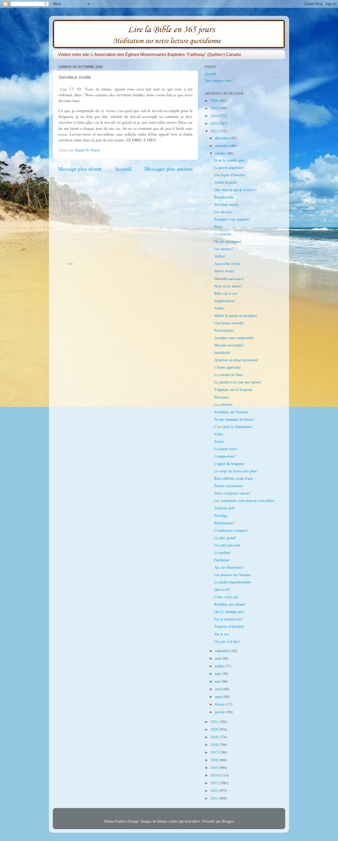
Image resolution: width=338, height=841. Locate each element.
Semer (219, 441)
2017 (214, 752)
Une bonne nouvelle (229, 322)
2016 (214, 759)
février (220, 704)
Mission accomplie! (229, 345)
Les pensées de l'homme (232, 574)
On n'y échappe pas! (229, 611)
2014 (214, 775)
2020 (214, 729)
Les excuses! (223, 248)
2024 (214, 115)
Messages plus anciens (168, 168)
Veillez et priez (225, 182)
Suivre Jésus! (224, 270)
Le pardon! (222, 552)
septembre (223, 650)
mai (218, 681)
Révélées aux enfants (230, 604)
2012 (214, 790)
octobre (221, 153)
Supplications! (225, 300)
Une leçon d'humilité (229, 174)
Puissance (221, 397)
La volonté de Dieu (228, 374)
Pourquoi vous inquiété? (232, 219)
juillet (220, 665)
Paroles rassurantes (228, 485)
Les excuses (223, 211)
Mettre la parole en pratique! (235, 315)
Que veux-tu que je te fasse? (235, 189)
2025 (214, 108)
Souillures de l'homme (231, 411)
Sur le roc (221, 633)
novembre (222, 145)
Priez (218, 226)
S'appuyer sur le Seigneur (233, 389)
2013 (214, 782)
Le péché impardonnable (232, 582)
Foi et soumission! (228, 618)
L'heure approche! (227, 367)
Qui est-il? (222, 589)
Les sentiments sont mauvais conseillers (244, 500)
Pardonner (221, 559)
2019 (214, 736)
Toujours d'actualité (229, 626)
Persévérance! (224, 330)
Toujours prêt (224, 507)
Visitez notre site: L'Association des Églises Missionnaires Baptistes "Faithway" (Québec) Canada (149, 54)
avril (219, 688)
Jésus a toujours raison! (232, 493)
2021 (214, 721)
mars (219, 696)
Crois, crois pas (226, 596)
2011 (214, 798)
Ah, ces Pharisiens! (228, 567)
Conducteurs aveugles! (231, 530)
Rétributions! (224, 522)
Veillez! (220, 256)
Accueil (123, 168)
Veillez (219, 308)
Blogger (228, 821)
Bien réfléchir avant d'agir (233, 478)
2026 (214, 100)
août (218, 658)
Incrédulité (222, 352)
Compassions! (225, 456)
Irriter (218, 433)
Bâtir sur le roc (225, 293)
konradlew (192, 821)
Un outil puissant (227, 545)
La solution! (223, 404)
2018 (214, 744)
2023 (214, 123)
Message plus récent (79, 168)
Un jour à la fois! (227, 641)
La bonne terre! (225, 448)
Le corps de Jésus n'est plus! (236, 470)
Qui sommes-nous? (219, 80)
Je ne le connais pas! (229, 160)
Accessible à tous (227, 263)
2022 (214, 131)
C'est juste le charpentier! (233, 426)
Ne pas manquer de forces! (234, 419)
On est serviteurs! (227, 241)
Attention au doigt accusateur (236, 359)
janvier (220, 711)
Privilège (221, 515)
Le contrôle (222, 233)
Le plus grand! (225, 537)
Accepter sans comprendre (234, 337)
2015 (214, 767)
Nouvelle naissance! (229, 278)
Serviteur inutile (226, 204)
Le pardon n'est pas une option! (238, 381)
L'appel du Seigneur (229, 463)
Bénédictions (224, 196)
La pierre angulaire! (229, 167)
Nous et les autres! (228, 285)
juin (218, 673)
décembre (222, 137)
